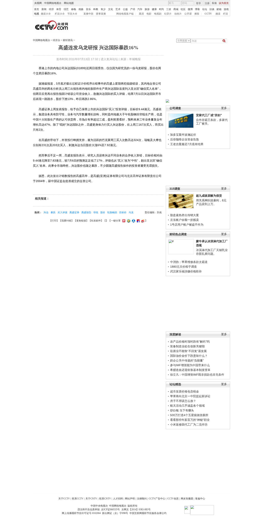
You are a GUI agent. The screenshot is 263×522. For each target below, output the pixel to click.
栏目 (225, 13)
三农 (168, 9)
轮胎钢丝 (112, 212)
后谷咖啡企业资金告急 (184, 139)
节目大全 (72, 13)
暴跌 (53, 212)
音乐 (88, 9)
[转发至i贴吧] (138, 220)
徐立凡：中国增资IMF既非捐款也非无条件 (197, 374)
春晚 (73, 9)
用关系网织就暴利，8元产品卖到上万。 (211, 202)
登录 (198, 3)
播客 (196, 13)
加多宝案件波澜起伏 (183, 134)
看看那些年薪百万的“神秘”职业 (190, 419)
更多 (224, 108)
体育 (58, 9)
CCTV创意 (173, 498)
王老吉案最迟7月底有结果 (186, 144)
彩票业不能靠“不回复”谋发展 (188, 351)
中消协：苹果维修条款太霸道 (189, 262)
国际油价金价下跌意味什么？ (189, 355)
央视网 (38, 3)
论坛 (204, 9)
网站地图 (69, 3)
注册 (207, 3)
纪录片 (168, 13)
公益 (125, 9)
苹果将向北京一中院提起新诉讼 (190, 396)
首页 (36, 9)
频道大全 (46, 13)
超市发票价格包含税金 (184, 391)
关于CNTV (91, 498)
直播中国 (88, 13)
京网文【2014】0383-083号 (136, 509)
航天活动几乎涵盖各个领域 (187, 405)
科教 (95, 9)
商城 (175, 9)
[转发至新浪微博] (142, 220)
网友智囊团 (187, 498)
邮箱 (219, 9)
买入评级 (62, 212)
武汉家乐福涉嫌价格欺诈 (186, 271)
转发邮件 (96, 220)
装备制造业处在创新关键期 (187, 346)
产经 (132, 9)
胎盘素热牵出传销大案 (184, 215)
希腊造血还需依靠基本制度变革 (190, 370)
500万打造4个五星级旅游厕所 (189, 415)
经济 (51, 9)
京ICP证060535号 (110, 509)
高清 (141, 13)
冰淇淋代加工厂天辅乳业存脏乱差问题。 (212, 251)
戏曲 (80, 9)
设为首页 (224, 3)
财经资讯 (68, 40)
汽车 (139, 9)
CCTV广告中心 (157, 498)
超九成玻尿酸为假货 (209, 195)
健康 (154, 9)
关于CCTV (64, 498)
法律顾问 (142, 498)
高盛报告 (86, 212)
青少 (103, 9)
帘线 (95, 212)
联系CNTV (105, 498)
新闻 (44, 9)
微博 (190, 9)
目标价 (123, 212)
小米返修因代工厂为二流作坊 (189, 424)
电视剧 (157, 13)
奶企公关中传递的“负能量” (187, 360)
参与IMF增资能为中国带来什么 (190, 365)
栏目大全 (60, 13)
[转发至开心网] (123, 220)
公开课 (188, 13)
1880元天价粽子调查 (183, 266)
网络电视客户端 (125, 13)
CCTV (208, 13)
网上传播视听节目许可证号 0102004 (81, 513)
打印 (54, 220)
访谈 (211, 9)
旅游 (147, 9)
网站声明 (130, 498)
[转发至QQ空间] (128, 220)
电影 (148, 13)
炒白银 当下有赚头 (182, 410)
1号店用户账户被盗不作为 (186, 224)
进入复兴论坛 (109, 59)
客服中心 (200, 498)
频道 (218, 13)
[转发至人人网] (133, 220)
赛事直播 (101, 13)
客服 (214, 3)
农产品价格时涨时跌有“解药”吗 (190, 341)
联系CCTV (77, 498)
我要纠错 (66, 220)
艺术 (117, 9)
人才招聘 (118, 498)
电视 (36, 13)
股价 (102, 212)
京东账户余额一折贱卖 (184, 219)
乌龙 (131, 212)
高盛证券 (74, 212)
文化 (110, 9)
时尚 (161, 9)
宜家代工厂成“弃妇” (209, 115)
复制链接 (81, 220)
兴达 (46, 212)
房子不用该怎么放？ (183, 401)
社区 (183, 9)
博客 (197, 9)
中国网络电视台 (52, 3)
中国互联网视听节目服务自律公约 (147, 513)
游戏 (226, 9)
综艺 (66, 9)
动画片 (178, 13)
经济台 (56, 40)
